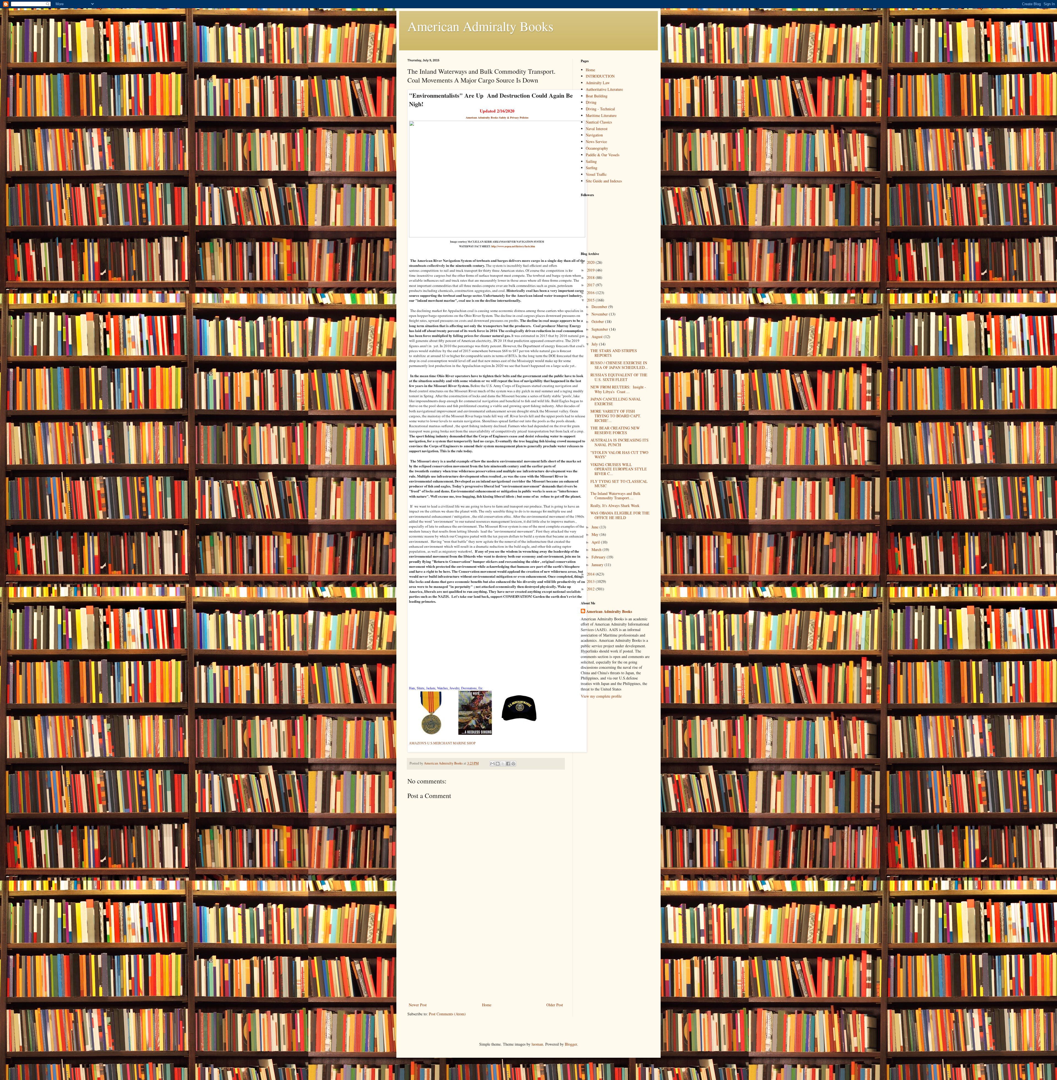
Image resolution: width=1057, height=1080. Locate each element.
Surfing (591, 167)
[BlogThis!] (497, 763)
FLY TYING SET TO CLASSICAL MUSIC (619, 484)
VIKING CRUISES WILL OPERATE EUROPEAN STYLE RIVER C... (618, 469)
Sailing (591, 161)
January (598, 564)
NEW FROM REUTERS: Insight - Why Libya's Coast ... (618, 389)
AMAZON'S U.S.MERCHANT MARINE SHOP (442, 743)
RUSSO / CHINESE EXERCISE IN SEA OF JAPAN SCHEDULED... (619, 365)
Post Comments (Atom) (447, 1013)
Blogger (571, 1044)
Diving (591, 102)
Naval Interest (596, 128)
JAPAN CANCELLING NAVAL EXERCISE (615, 401)
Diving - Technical (600, 108)
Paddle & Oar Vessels (602, 154)
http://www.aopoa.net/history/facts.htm (513, 246)
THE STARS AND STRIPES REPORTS (613, 353)
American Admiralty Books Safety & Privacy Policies (497, 117)
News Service (596, 141)
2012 (591, 588)
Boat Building (596, 95)
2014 (591, 574)
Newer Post (418, 1004)
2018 (591, 277)
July (595, 344)
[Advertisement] (486, 960)
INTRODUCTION (600, 76)
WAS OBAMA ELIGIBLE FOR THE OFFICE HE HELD (620, 515)
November (600, 314)
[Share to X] (503, 763)
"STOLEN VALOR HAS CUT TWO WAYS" (619, 455)
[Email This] (492, 763)
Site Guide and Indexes (604, 180)
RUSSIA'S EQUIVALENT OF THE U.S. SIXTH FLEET (618, 377)
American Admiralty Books (480, 26)
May (596, 534)
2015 (591, 300)
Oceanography (597, 148)
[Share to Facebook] (508, 763)
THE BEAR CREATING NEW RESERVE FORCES (615, 430)
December (600, 306)
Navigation (594, 135)
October (598, 321)
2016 (591, 292)
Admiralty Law (598, 82)
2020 (591, 262)
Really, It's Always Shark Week (614, 505)
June (596, 527)
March (597, 549)
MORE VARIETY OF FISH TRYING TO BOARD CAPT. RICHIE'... (615, 416)
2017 (591, 284)
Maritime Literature (601, 115)
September (600, 329)
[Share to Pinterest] (513, 763)
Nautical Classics (599, 122)
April (596, 542)
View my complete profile (601, 696)
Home (486, 1004)
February (599, 557)
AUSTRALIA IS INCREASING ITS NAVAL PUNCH (619, 442)
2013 (591, 581)
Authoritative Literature (604, 89)
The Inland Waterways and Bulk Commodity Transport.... (615, 496)
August (598, 336)
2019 (591, 270)
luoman (537, 1044)
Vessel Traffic (596, 174)
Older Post (554, 1004)
